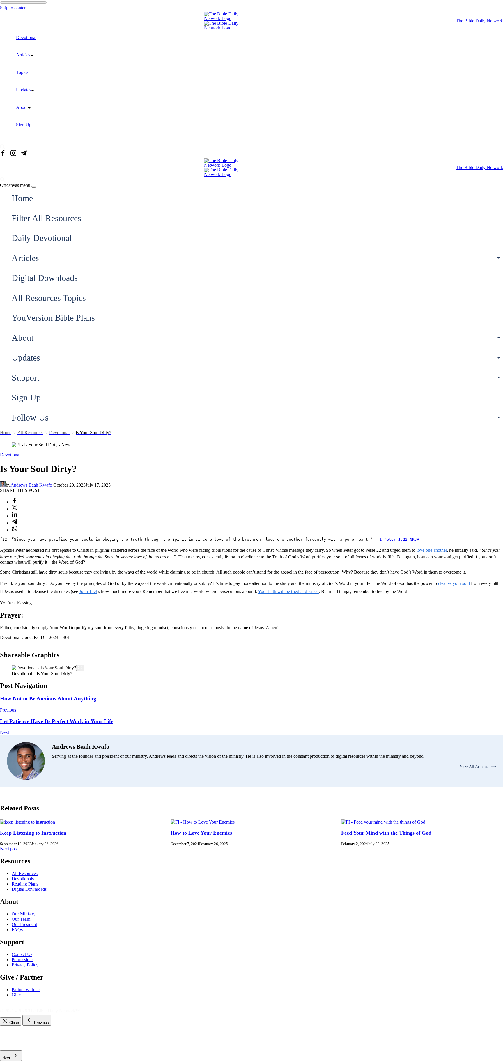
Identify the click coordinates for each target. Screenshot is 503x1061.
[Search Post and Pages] (4, 146)
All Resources (25, 873)
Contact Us (22, 954)
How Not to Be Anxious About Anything (48, 698)
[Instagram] (13, 153)
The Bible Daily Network (479, 20)
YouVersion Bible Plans (53, 317)
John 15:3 (88, 591)
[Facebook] (3, 153)
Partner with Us (26, 989)
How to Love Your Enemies (201, 833)
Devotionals (23, 878)
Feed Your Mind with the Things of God (386, 833)
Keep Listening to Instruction (33, 833)
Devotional (26, 37)
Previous (8, 709)
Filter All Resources (46, 218)
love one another (432, 550)
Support (25, 377)
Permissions (22, 959)
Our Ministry (24, 913)
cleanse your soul (454, 583)
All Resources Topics (49, 298)
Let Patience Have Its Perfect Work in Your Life (56, 721)
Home (22, 198)
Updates (23, 89)
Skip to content (14, 7)
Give (16, 994)
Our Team (21, 919)
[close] (33, 187)
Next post (9, 848)
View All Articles (474, 766)
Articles (23, 54)
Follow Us (30, 417)
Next (4, 732)
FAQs (17, 929)
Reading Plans (25, 883)
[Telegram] (24, 153)
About (22, 107)
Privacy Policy (25, 964)
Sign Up (23, 124)
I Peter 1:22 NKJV (399, 539)
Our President (24, 924)
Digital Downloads (45, 278)
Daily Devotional (42, 238)
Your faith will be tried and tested (288, 591)
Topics (22, 72)
